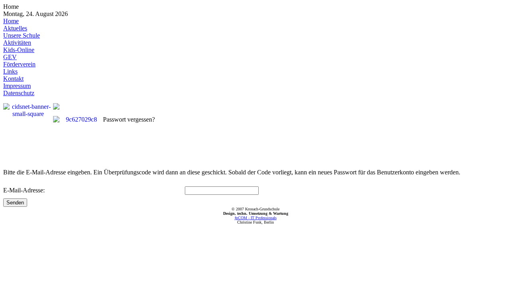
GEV (10, 57)
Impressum (17, 85)
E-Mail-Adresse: (24, 190)
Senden (15, 203)
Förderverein (19, 64)
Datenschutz (18, 93)
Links (10, 71)
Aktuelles (15, 28)
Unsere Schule (21, 35)
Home (11, 21)
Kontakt (13, 78)
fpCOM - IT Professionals (256, 218)
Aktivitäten (17, 42)
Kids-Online (18, 49)
